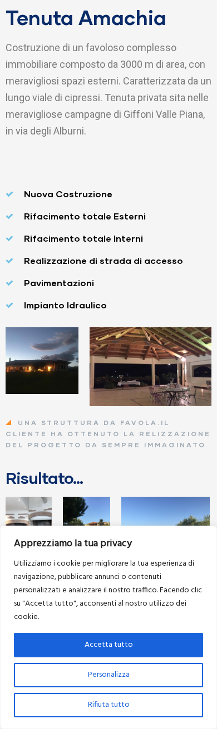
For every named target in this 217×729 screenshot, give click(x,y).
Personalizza (109, 674)
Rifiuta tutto (109, 704)
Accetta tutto (109, 644)
